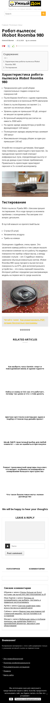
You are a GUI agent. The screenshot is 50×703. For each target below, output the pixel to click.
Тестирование (11, 67)
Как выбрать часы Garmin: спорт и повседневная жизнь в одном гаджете (25, 368)
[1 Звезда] (21, 330)
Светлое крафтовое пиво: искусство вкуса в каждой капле (22, 607)
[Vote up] (13, 46)
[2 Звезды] (23, 330)
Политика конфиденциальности (16, 663)
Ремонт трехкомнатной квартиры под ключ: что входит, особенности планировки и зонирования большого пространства (25, 469)
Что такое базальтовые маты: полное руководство (25, 496)
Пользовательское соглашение (16, 667)
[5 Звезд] (29, 330)
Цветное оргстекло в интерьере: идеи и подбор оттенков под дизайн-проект (25, 418)
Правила (7, 671)
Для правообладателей (13, 659)
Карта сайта (8, 675)
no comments (32, 40)
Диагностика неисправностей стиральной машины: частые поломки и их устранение (24, 613)
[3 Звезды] (25, 330)
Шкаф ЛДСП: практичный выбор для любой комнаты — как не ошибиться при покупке (25, 443)
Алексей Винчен (8, 40)
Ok (11, 699)
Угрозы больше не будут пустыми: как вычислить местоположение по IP (25, 593)
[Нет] (47, 694)
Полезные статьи (15, 25)
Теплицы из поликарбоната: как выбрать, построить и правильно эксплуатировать (22, 600)
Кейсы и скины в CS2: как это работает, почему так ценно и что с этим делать (25, 393)
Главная (5, 25)
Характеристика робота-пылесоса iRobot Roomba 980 (22, 62)
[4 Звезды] (27, 330)
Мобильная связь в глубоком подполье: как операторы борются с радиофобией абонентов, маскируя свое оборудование (24, 622)
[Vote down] (9, 46)
